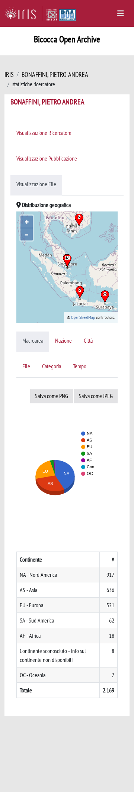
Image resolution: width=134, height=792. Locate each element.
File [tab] (26, 366)
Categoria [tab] (51, 366)
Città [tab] (88, 340)
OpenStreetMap (83, 317)
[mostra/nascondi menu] (121, 13)
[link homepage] (23, 13)
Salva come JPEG (96, 396)
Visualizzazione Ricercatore (43, 132)
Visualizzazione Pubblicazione (46, 158)
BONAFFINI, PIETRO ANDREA (55, 74)
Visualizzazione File (36, 184)
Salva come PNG (51, 396)
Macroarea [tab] (32, 340)
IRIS (9, 74)
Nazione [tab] (63, 340)
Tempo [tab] (79, 366)
